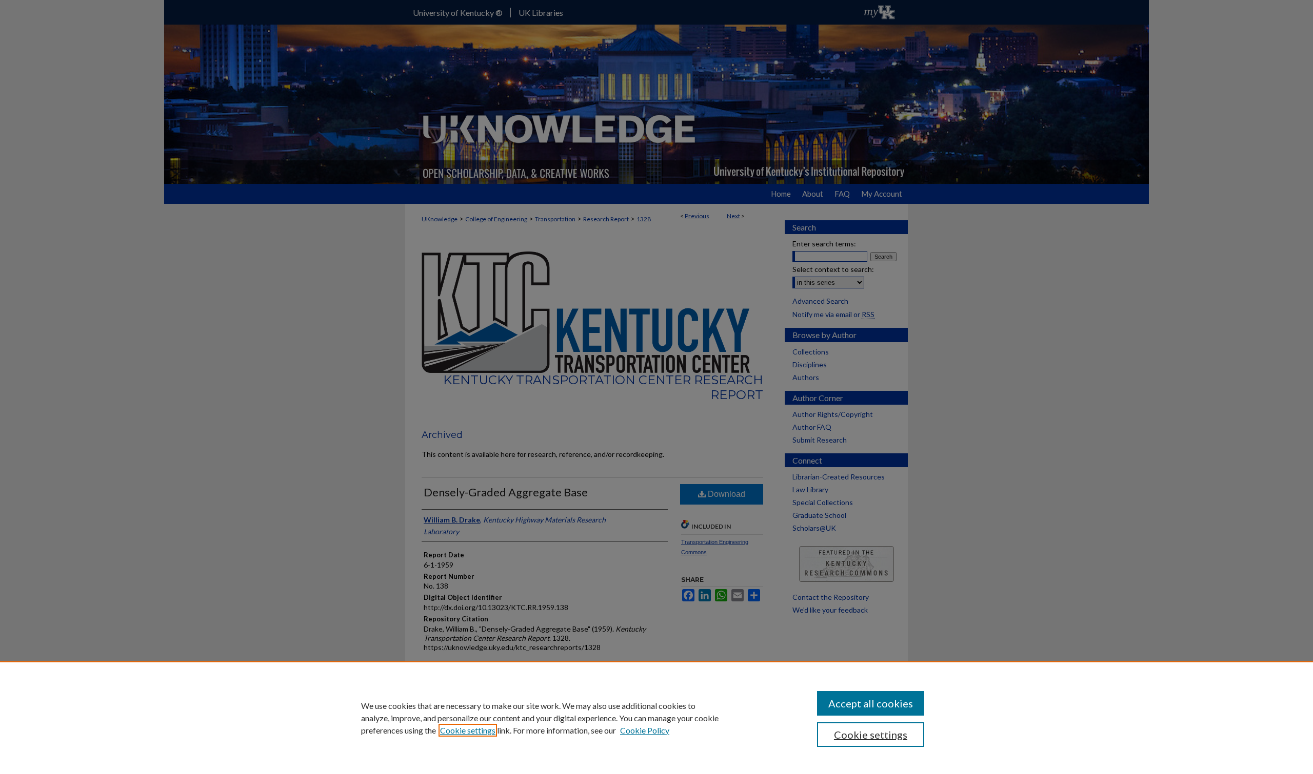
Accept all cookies (870, 703)
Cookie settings (467, 730)
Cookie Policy (644, 730)
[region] (656, 717)
